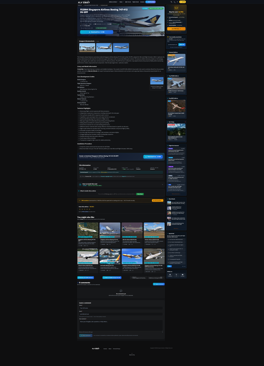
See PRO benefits (157, 200)
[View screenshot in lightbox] (162, 33)
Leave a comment (160, 284)
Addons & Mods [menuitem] (113, 2)
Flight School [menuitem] (135, 2)
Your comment (83, 318)
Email (80, 311)
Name (81, 305)
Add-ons (80, 5)
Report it (124, 176)
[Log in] (177, 2)
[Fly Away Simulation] (84, 1)
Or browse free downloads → (176, 31)
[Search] (171, 2)
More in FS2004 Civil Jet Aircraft (112, 277)
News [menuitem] (121, 2)
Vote (169, 266)
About (110, 348)
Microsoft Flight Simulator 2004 (91, 5)
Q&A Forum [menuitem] (128, 2)
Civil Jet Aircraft (104, 5)
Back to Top (132, 354)
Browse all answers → (176, 193)
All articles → (176, 228)
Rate (90, 24)
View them (140, 194)
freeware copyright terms (106, 176)
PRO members (104, 172)
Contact (105, 348)
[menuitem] (150, 2)
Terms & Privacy (116, 348)
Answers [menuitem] (142, 2)
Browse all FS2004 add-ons (86, 277)
